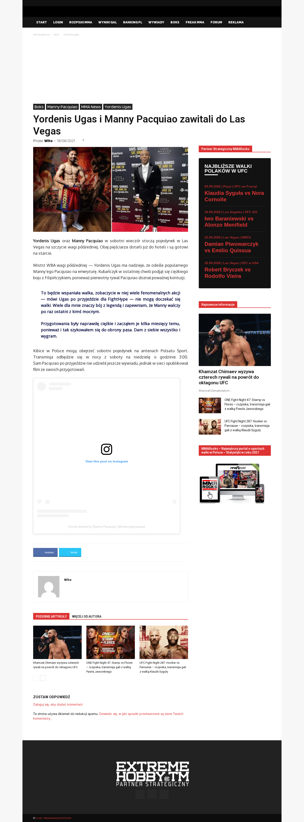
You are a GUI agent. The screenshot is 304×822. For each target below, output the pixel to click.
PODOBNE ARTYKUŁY (51, 616)
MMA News (91, 106)
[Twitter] (267, 3)
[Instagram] (260, 3)
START (41, 22)
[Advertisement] (152, 70)
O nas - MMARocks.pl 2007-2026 (53, 818)
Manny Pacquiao (62, 106)
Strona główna (41, 34)
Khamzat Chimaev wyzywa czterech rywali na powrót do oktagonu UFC (229, 377)
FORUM (216, 22)
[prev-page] (36, 678)
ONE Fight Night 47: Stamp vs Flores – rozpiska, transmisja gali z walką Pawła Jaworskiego (109, 667)
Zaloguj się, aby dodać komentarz (58, 704)
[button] (265, 22)
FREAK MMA (195, 22)
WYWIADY (156, 22)
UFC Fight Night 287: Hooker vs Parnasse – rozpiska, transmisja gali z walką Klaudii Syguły (163, 667)
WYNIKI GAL (107, 22)
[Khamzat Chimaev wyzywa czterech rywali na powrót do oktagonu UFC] (57, 642)
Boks (56, 34)
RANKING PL (132, 22)
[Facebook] (253, 3)
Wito (48, 140)
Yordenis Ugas (118, 106)
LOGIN (58, 22)
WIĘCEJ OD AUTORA (86, 616)
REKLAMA (236, 22)
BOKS (174, 22)
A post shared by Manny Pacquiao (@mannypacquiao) (106, 526)
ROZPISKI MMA (80, 22)
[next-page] (43, 678)
